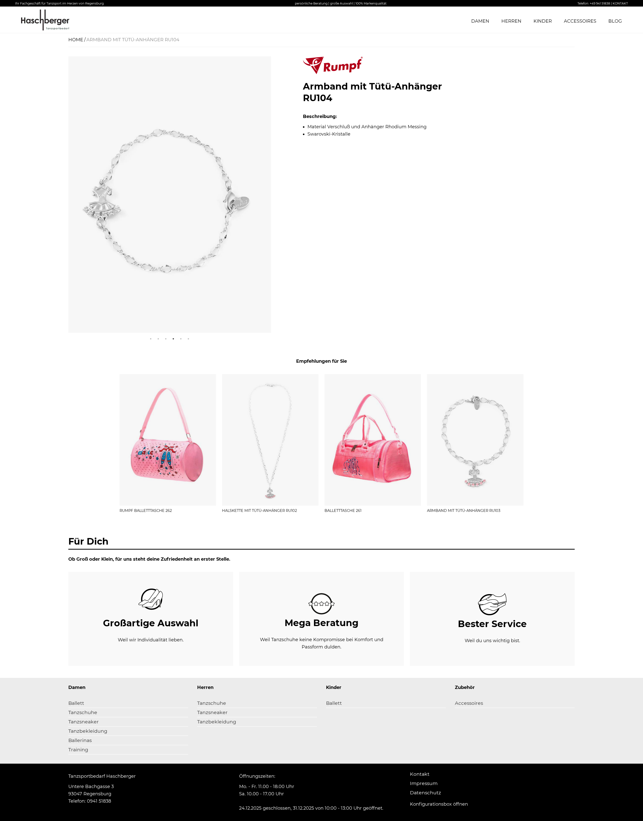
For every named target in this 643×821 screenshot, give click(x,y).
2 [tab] (158, 338)
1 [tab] (150, 338)
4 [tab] (173, 338)
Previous (64, 195)
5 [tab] (180, 338)
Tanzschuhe (82, 712)
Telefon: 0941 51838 (89, 801)
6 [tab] (188, 338)
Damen (480, 21)
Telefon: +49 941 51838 (593, 3)
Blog (615, 21)
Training (78, 750)
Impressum (424, 783)
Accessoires (580, 21)
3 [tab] (165, 338)
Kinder (542, 21)
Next (274, 195)
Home (75, 40)
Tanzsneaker (83, 722)
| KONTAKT (619, 3)
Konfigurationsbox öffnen (439, 804)
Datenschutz (425, 793)
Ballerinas (80, 740)
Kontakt (420, 774)
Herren (511, 21)
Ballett (76, 703)
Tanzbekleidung (87, 731)
